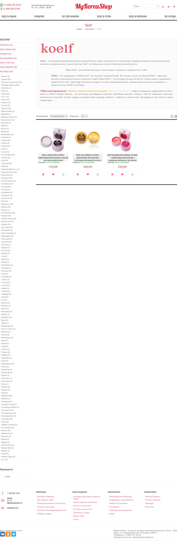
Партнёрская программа (120, 510)
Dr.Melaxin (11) (7, 195)
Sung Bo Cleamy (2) (9, 404)
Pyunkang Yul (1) (7, 364)
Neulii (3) (4, 346)
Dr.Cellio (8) (5, 187)
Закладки (149, 503)
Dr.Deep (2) (5, 190)
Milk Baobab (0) (7, 326)
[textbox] (146, 6)
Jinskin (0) (5, 262)
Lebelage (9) (6, 294)
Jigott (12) (5, 259)
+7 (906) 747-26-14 (12, 5)
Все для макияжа (70, 16)
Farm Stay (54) (6, 227)
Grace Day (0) (6, 242)
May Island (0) (6, 312)
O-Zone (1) (5, 349)
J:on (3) (4, 256)
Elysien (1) (5, 210)
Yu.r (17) (4, 460)
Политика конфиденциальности (51, 510)
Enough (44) (6, 216)
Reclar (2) (5, 367)
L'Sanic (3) (5, 280)
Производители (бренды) (120, 496)
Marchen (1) (6, 306)
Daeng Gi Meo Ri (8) (9, 172)
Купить (43, 174)
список (172, 116)
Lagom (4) (5, 288)
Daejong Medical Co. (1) (10, 169)
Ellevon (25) (6, 207)
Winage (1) (5, 442)
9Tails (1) (4, 91)
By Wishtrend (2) (7, 134)
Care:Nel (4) (6, 137)
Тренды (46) (6, 79)
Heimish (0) (5, 248)
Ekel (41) (4, 201)
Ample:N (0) (5, 103)
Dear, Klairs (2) (7, 175)
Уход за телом (104, 16)
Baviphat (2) (6, 114)
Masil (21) (5, 309)
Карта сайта (78, 516)
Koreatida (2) (6, 277)
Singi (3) (4, 393)
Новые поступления (118, 503)
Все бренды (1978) (6, 71)
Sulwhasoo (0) (6, 402)
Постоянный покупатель (163, 6)
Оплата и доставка (45, 507)
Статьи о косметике (82, 506)
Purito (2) (4, 361)
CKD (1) (4, 149)
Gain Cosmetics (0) (8, 233)
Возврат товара (44, 514)
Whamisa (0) (6, 436)
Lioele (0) (5, 297)
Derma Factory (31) (8, 181)
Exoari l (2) (5, 76)
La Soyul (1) (6, 283)
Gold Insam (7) (6, 239)
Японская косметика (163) (11, 82)
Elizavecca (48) (7, 204)
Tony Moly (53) (6, 419)
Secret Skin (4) (6, 381)
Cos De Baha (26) (8, 155)
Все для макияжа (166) (8, 58)
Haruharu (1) (6, 245)
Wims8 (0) (5, 439)
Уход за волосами (138, 16)
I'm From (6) (5, 251)
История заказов (152, 500)
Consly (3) (5, 152)
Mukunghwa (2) (7, 338)
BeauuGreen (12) (8, 120)
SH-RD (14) (5, 387)
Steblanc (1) (6, 399)
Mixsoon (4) (5, 332)
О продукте (63, 174)
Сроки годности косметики (85, 502)
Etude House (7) (7, 222)
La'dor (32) (5, 285)
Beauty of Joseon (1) (9, 117)
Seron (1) (4, 384)
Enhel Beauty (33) (8, 213)
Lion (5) (4, 300)
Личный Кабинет (152, 496)
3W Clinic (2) (6, 88)
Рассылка (149, 507)
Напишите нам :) (13, 508)
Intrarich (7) (5, 253)
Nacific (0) (5, 343)
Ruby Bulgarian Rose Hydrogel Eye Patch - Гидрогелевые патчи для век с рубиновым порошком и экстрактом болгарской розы (122, 159)
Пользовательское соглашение (51, 503)
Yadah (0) (5, 454)
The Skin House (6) (8, 413)
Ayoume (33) (6, 108)
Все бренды (90, 29)
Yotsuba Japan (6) (8, 457)
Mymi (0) (4, 341)
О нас (76, 519)
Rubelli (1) (5, 375)
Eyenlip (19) (6, 224)
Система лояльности (82, 509)
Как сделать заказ (45, 500)
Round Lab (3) (6, 372)
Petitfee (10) (6, 355)
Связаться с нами (81, 512)
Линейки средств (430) (10, 85)
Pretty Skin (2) (6, 358)
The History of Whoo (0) (10, 407)
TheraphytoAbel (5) (8, 416)
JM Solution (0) (7, 265)
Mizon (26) (5, 335)
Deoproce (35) (6, 178)
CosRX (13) (5, 158)
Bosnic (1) (5, 129)
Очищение (39, 16)
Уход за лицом (9, 16)
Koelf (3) (4, 274)
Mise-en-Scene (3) (8, 329)
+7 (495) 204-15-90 (11, 8)
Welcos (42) (5, 431)
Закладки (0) (168, 6)
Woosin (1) (5, 451)
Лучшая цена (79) (6, 45)
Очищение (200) (5, 54)
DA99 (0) (4, 166)
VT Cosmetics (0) (7, 428)
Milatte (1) (5, 323)
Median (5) (5, 314)
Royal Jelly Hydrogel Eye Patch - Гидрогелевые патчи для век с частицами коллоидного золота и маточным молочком (87, 159)
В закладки (53, 174)
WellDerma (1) (6, 433)
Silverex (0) (5, 390)
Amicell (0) (5, 100)
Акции (112, 514)
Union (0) (4, 422)
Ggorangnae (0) (7, 236)
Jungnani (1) (6, 268)
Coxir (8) (4, 161)
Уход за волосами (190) (8, 67)
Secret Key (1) (6, 378)
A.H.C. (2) (5, 97)
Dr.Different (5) (6, 193)
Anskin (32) (5, 105)
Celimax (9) (5, 140)
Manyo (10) (5, 303)
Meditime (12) (6, 317)
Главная (79, 29)
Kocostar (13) (6, 271)
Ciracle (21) (5, 146)
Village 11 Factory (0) (9, 425)
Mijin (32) (4, 320)
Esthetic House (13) (8, 219)
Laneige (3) (5, 291)
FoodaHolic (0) (7, 230)
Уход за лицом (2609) (7, 49)
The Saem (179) (7, 410)
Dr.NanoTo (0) (6, 198)
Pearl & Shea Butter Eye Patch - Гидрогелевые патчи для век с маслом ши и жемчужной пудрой (53, 158)
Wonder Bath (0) (7, 448)
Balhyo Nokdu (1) (8, 111)
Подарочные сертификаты (121, 500)
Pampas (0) (5, 352)
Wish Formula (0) (7, 445)
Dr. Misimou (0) (7, 184)
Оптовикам (114, 507)
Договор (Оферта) (45, 496)
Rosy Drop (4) (6, 370)
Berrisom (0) (6, 123)
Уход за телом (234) (7, 62)
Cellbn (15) (5, 143)
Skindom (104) (6, 396)
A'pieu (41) (5, 94)
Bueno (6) (5, 132)
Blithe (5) (4, 126)
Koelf (8, 476)
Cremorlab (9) (6, 163)
